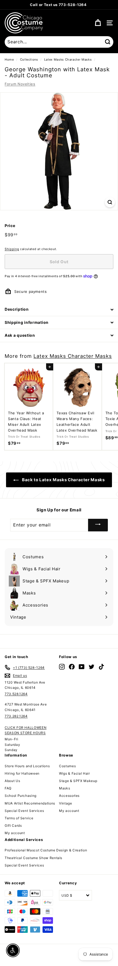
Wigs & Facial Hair (74, 773)
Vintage (65, 803)
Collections (29, 59)
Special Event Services (24, 811)
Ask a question (20, 335)
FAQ (8, 788)
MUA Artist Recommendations (30, 803)
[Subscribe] (98, 525)
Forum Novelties (20, 84)
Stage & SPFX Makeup (78, 781)
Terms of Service (19, 818)
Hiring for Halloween (22, 773)
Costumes (67, 766)
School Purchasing (20, 796)
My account (15, 833)
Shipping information (27, 322)
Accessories (69, 796)
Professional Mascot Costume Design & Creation (46, 850)
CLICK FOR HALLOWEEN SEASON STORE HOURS (25, 730)
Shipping (12, 249)
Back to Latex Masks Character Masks (63, 479)
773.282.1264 (16, 716)
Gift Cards (13, 825)
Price (10, 225)
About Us (12, 781)
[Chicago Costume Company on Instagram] (62, 666)
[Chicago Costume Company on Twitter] (91, 666)
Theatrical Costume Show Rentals (33, 858)
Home (9, 59)
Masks (64, 788)
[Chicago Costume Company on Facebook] (72, 666)
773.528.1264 (16, 694)
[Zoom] (110, 202)
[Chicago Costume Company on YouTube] (82, 666)
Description (17, 309)
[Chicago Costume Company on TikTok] (101, 666)
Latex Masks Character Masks (68, 59)
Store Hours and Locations (27, 766)
